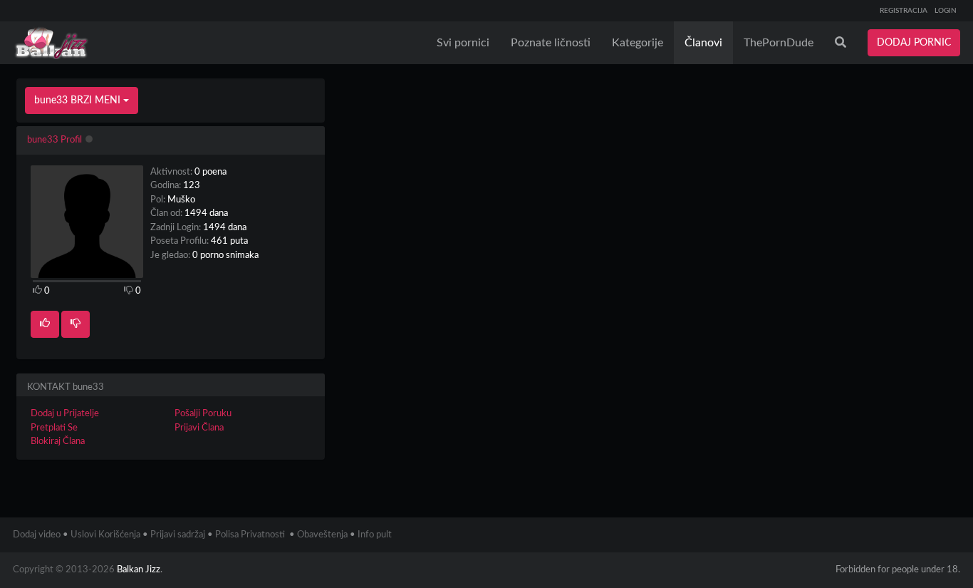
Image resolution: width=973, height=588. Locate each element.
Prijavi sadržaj (177, 535)
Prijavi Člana (199, 428)
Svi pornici (463, 42)
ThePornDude (778, 42)
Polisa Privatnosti (250, 535)
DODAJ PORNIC (914, 43)
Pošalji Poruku (203, 413)
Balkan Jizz (138, 569)
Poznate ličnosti (550, 42)
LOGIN (946, 10)
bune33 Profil (54, 140)
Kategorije (637, 42)
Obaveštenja (322, 535)
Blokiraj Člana (58, 441)
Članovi (703, 42)
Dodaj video (37, 535)
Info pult (375, 535)
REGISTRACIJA (903, 10)
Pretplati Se (54, 428)
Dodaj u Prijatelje (65, 413)
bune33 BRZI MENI (78, 100)
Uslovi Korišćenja (105, 535)
